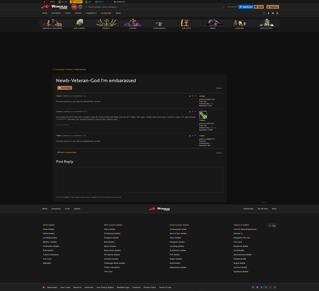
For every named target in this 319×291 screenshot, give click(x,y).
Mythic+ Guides (50, 242)
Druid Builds (239, 250)
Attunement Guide (178, 229)
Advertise (89, 287)
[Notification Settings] (268, 13)
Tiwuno (202, 120)
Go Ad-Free (106, 13)
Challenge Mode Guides (114, 263)
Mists (101, 2)
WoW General (80, 69)
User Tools (65, 287)
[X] (257, 287)
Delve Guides (49, 233)
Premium (136, 287)
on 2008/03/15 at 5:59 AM (70, 111)
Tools (67, 208)
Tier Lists (47, 259)
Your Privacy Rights (105, 287)
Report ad (264, 202)
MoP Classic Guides (113, 225)
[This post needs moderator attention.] (190, 96)
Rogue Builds (239, 263)
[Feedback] (273, 13)
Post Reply (65, 88)
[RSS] (275, 287)
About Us (77, 287)
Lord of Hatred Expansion (245, 229)
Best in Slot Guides (178, 233)
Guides (78, 13)
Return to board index (68, 152)
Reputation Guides (112, 250)
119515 (201, 136)
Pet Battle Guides (112, 254)
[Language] (277, 13)
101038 (201, 96)
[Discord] (253, 287)
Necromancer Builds (243, 254)
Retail (64, 2)
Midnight (47, 263)
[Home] (55, 7)
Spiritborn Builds (241, 271)
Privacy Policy (150, 287)
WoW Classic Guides (179, 225)
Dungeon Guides (111, 237)
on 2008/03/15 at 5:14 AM (69, 96)
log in (78, 197)
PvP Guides (175, 254)
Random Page (123, 287)
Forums (69, 69)
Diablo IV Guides (241, 225)
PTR (80, 7)
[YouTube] (270, 287)
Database (56, 13)
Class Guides (48, 229)
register (94, 197)
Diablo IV (121, 2)
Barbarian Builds (241, 246)
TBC (89, 2)
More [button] (118, 13)
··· (108, 2)
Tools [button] (68, 13)
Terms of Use (165, 287)
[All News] (44, 1)
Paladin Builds (240, 259)
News (44, 13)
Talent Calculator (51, 254)
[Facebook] (266, 287)
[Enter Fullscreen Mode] (264, 13)
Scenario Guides (111, 259)
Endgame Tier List (242, 237)
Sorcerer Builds (240, 267)
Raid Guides (48, 250)
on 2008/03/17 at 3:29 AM (69, 135)
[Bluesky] (262, 287)
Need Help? (52, 287)
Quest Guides (110, 246)
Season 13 (238, 233)
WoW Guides (49, 225)
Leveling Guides (50, 237)
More (274, 208)
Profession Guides (51, 246)
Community (91, 13)
